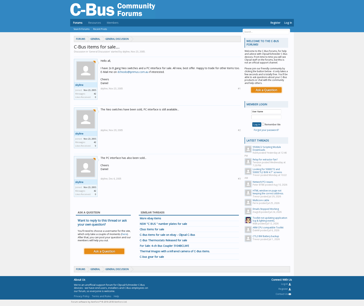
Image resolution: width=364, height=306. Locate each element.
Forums (77, 22)
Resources (94, 22)
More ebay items (150, 218)
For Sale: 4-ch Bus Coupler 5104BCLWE (164, 245)
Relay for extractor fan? (265, 159)
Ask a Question (104, 251)
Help (116, 296)
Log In (288, 22)
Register (275, 22)
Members (112, 22)
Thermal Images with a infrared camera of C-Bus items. (175, 251)
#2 (239, 130)
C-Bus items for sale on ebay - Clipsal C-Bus (167, 235)
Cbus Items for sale (152, 229)
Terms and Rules (101, 296)
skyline (79, 84)
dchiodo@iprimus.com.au (133, 72)
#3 (239, 178)
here (124, 234)
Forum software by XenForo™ (99, 301)
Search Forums (81, 29)
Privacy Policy (81, 296)
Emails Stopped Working (266, 209)
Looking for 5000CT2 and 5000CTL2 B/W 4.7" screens (267, 171)
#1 (239, 88)
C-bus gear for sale (152, 256)
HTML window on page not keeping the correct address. (268, 192)
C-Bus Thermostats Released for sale (163, 240)
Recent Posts (100, 29)
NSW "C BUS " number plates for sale (163, 224)
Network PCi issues (263, 181)
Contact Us (282, 294)
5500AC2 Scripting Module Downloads (267, 148)
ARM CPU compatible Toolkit (268, 227)
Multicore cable (261, 200)
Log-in (285, 284)
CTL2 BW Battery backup (266, 236)
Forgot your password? (266, 130)
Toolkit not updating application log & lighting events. (270, 219)
